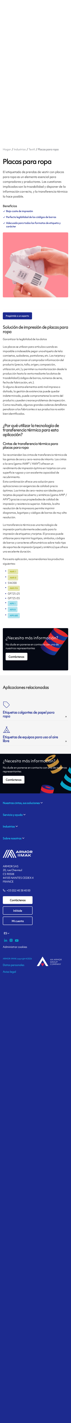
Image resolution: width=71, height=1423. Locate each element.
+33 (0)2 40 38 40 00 (18, 890)
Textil (32, 149)
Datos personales (13, 965)
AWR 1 (13, 571)
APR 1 (13, 603)
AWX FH (14, 588)
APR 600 (14, 615)
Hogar (7, 149)
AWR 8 (13, 577)
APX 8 (13, 609)
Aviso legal (9, 972)
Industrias (20, 149)
